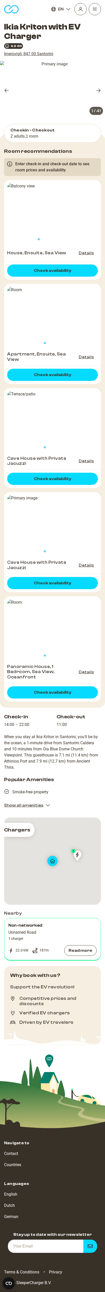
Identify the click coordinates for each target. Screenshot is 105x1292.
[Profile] (80, 9)
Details (86, 253)
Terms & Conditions (21, 1272)
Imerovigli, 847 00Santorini (28, 53)
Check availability (52, 270)
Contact (11, 1153)
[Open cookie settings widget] (9, 1283)
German (11, 1216)
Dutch (9, 1205)
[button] (52, 939)
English (10, 1194)
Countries (12, 1164)
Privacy (55, 1272)
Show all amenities (23, 805)
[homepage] (11, 9)
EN (61, 9)
